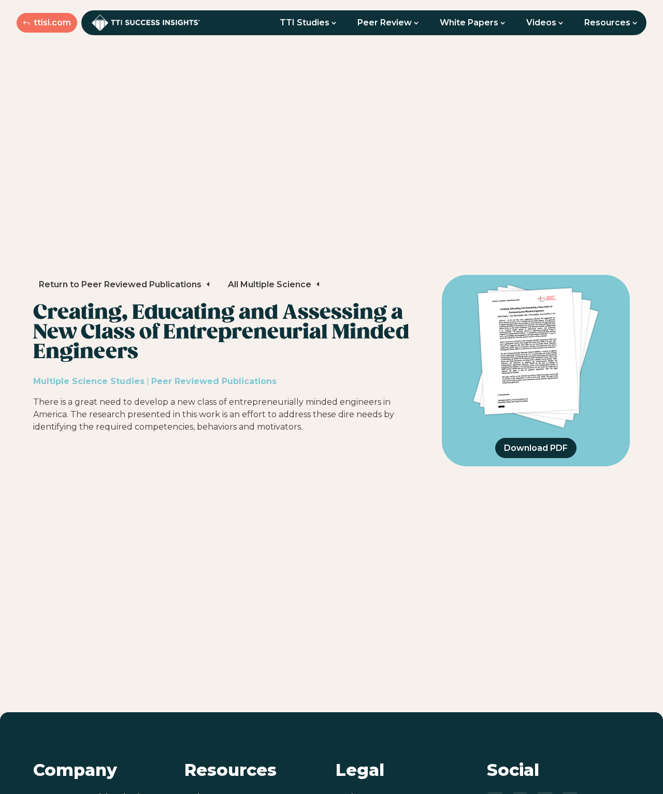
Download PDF (536, 448)
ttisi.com (52, 22)
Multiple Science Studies (89, 381)
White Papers (469, 22)
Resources (607, 22)
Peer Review (384, 22)
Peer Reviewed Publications (214, 381)
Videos (541, 22)
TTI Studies (304, 22)
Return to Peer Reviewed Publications (120, 284)
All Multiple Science (269, 284)
